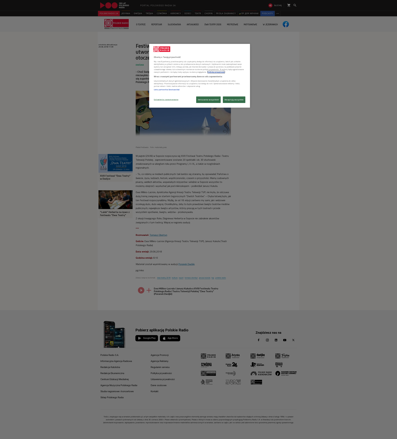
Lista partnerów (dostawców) (166, 89)
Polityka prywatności (216, 72)
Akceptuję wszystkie (234, 99)
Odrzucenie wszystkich (208, 99)
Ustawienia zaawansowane (166, 99)
